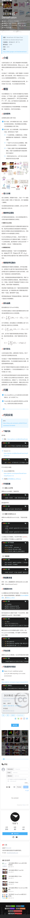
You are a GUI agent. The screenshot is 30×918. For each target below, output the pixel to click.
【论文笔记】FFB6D (13, 882)
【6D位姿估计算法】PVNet (15, 876)
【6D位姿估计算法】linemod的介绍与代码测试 (17, 863)
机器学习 (6, 23)
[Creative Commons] (3, 711)
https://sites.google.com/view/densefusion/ (15, 51)
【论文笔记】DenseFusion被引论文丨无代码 (17, 895)
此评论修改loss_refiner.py (14, 479)
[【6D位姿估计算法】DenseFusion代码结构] (4, 889)
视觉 (8, 715)
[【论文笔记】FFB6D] (4, 883)
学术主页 (8, 848)
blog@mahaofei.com (12, 852)
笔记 (3, 715)
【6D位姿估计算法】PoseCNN (15, 870)
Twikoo (23, 805)
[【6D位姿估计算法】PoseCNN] (4, 871)
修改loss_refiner (10, 597)
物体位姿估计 (23, 23)
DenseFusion (20, 715)
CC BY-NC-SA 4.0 (9, 711)
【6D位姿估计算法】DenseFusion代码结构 (17, 888)
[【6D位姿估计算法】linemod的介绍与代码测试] (4, 865)
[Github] (13, 837)
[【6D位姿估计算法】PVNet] (4, 877)
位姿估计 (13, 715)
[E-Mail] (17, 837)
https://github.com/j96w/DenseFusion (17, 439)
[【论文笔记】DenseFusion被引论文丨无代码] (4, 896)
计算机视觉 (13, 23)
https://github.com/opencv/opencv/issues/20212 (15, 682)
